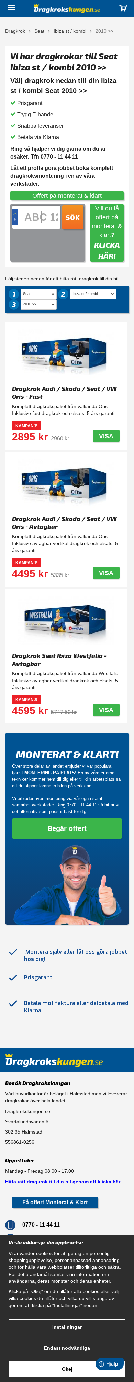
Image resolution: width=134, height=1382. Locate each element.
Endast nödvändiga (67, 1348)
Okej (67, 1369)
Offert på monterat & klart (67, 195)
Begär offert (67, 828)
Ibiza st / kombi (70, 31)
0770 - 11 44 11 (82, 805)
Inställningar (67, 1327)
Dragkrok (15, 31)
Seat (39, 31)
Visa (106, 436)
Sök (73, 217)
